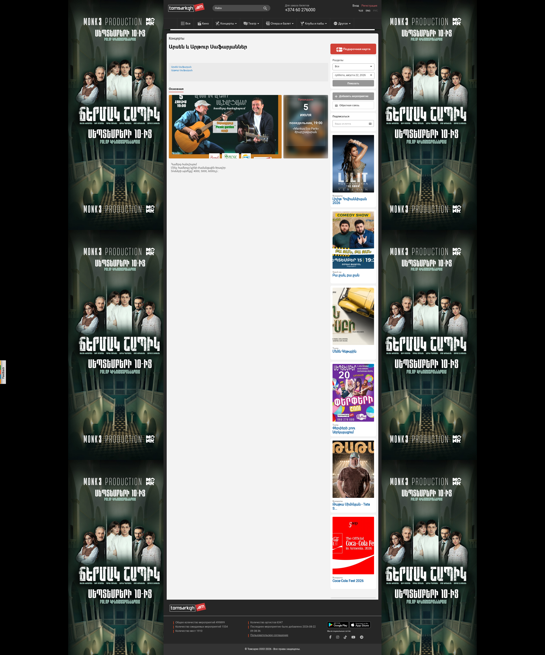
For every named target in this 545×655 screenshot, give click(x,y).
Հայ (360, 10)
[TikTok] (345, 637)
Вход (356, 5)
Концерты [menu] (227, 23)
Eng (368, 10)
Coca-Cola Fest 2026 (348, 581)
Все (188, 23)
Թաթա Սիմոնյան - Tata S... (351, 506)
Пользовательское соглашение (269, 635)
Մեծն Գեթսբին (344, 351)
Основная (176, 88)
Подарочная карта (356, 49)
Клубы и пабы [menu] (315, 23)
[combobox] (353, 66)
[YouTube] (353, 637)
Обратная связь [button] (349, 105)
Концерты (176, 38)
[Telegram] (361, 637)
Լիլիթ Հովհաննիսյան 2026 (350, 201)
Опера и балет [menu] (281, 23)
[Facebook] (330, 637)
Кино (205, 23)
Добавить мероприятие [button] (353, 96)
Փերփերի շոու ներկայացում (344, 430)
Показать (353, 83)
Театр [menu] (252, 23)
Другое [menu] (343, 23)
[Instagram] (337, 637)
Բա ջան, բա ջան (346, 275)
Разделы (338, 60)
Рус (375, 10)
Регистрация (369, 5)
